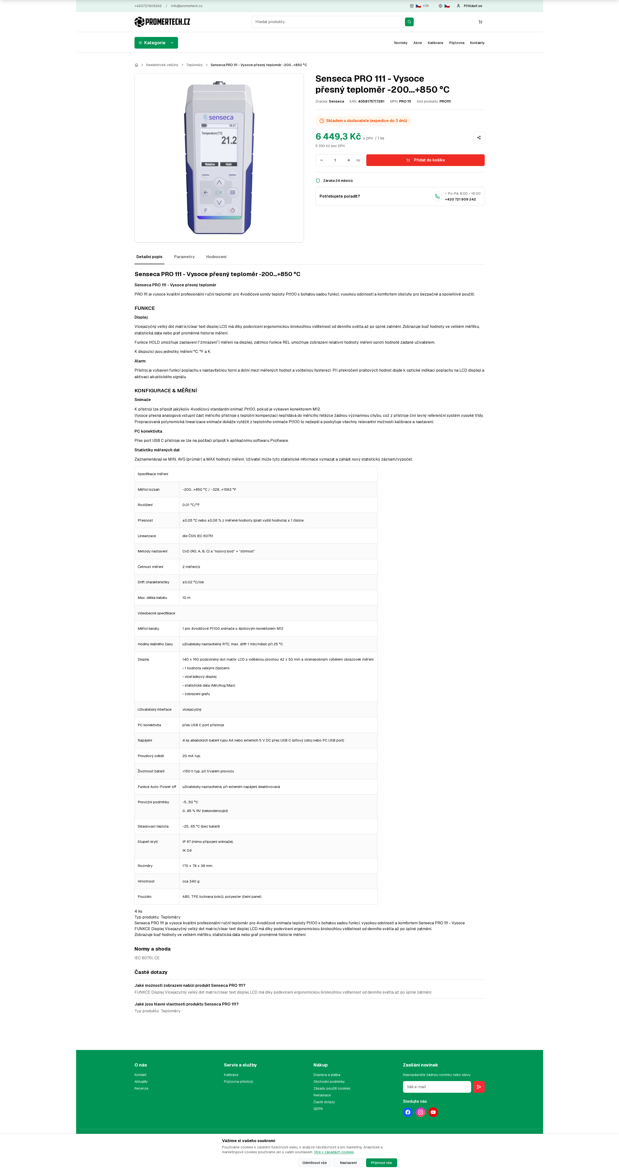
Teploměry (194, 65)
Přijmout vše (381, 1163)
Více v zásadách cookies (334, 1152)
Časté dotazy (324, 1102)
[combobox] (333, 22)
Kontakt (140, 1075)
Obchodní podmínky (329, 1081)
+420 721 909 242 (460, 199)
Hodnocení (216, 256)
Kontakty (477, 43)
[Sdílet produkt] (479, 137)
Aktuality (141, 1081)
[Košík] (480, 21)
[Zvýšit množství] (349, 160)
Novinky (401, 43)
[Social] (408, 1112)
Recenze (141, 1088)
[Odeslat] (479, 1087)
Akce (417, 43)
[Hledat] (409, 21)
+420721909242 (148, 6)
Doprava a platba (327, 1075)
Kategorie (154, 42)
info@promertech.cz (187, 6)
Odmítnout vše (314, 1163)
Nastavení (348, 1163)
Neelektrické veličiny (162, 65)
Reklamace (322, 1095)
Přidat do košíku (429, 160)
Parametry (184, 256)
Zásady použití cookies (332, 1088)
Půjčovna (456, 43)
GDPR (318, 1109)
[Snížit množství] (321, 160)
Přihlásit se (473, 6)
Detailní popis (149, 256)
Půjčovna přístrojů (238, 1081)
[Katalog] (136, 65)
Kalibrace (435, 43)
